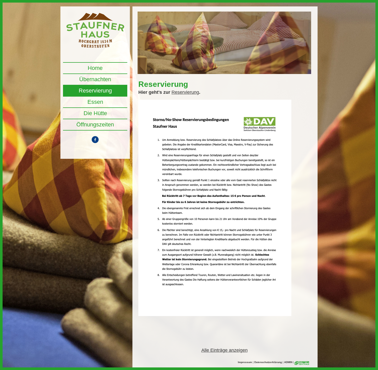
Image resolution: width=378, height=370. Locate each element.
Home (95, 68)
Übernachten (95, 79)
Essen (95, 102)
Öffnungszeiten (95, 124)
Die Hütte (95, 113)
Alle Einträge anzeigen (224, 350)
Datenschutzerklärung (268, 362)
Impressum (245, 362)
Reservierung (95, 90)
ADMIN (288, 362)
